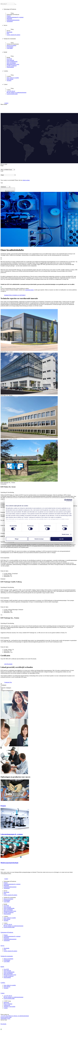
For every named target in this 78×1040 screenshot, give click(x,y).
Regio (2, 165)
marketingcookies (29, 289)
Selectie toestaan (39, 539)
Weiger (17, 539)
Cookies (6, 1008)
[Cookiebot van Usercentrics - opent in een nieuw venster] (65, 500)
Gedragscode (7, 1005)
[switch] (30, 529)
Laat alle (61, 539)
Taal (2, 182)
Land (2, 171)
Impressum (6, 1002)
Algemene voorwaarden (9, 1006)
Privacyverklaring (11, 521)
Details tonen (65, 534)
